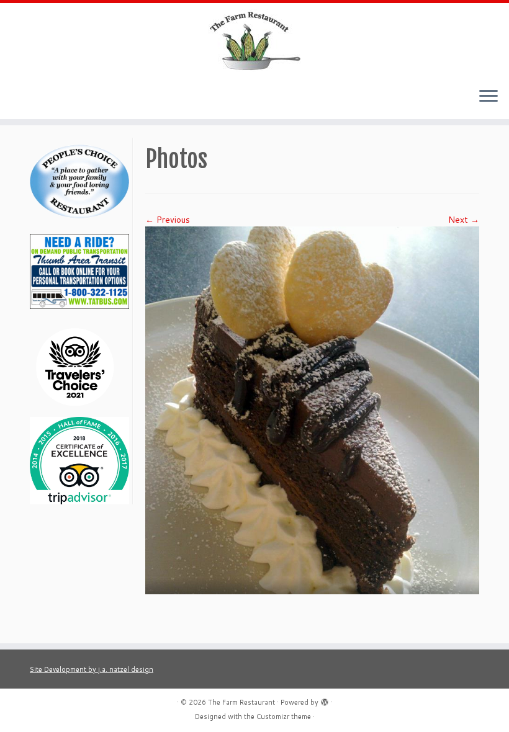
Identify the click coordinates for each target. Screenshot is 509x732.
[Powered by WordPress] (324, 699)
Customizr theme (283, 716)
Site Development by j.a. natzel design (91, 669)
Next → (463, 219)
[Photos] (312, 409)
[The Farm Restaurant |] (254, 40)
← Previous (167, 219)
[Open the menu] (488, 96)
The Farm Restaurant (241, 702)
